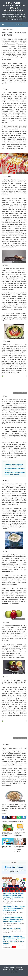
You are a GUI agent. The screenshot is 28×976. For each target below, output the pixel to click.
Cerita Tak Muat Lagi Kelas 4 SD (12, 928)
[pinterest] (14, 817)
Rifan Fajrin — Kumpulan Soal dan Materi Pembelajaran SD (14, 7)
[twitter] (9, 817)
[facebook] (4, 817)
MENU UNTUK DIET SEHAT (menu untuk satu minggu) (7, 833)
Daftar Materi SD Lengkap (15, 867)
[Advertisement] (14, 962)
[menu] (3, 24)
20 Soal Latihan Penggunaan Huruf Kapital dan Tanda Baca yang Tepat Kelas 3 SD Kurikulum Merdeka (13, 919)
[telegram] (23, 817)
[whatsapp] (18, 817)
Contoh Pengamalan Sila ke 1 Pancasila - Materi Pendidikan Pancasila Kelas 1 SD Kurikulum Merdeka (14, 908)
